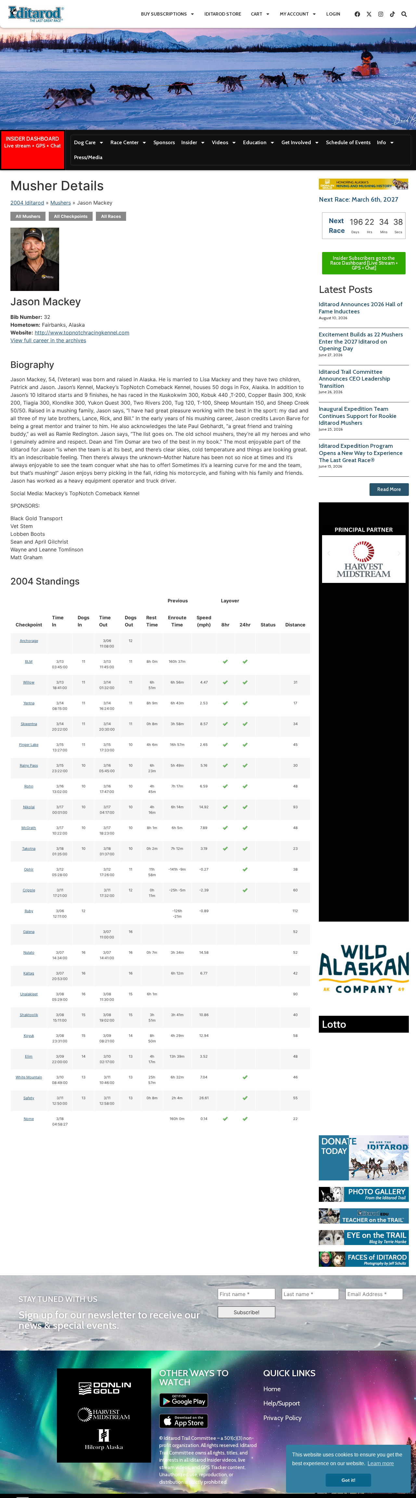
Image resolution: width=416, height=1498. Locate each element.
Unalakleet (29, 994)
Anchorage (29, 640)
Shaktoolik (29, 1015)
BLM (28, 661)
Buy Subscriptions (164, 14)
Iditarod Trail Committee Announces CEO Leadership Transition (354, 378)
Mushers (60, 202)
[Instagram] (380, 13)
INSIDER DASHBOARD (32, 138)
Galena (28, 931)
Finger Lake (28, 744)
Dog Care (85, 142)
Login (333, 14)
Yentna (28, 703)
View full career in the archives (48, 340)
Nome (29, 1118)
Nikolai (29, 807)
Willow (28, 682)
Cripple (29, 890)
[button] (328, 553)
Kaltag (28, 973)
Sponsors (164, 142)
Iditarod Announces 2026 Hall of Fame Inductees (361, 308)
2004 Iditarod (27, 202)
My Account (294, 14)
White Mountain (29, 1077)
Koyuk (29, 1035)
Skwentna (29, 724)
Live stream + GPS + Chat (32, 146)
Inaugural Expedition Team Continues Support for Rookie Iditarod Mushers (357, 415)
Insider (189, 142)
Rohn (28, 786)
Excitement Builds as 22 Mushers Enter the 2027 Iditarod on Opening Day (361, 341)
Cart (256, 14)
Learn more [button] (381, 1463)
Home (271, 1389)
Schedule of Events (348, 142)
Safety (28, 1098)
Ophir (28, 869)
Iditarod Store (222, 14)
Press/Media (88, 157)
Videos (220, 142)
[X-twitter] (368, 13)
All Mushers (28, 216)
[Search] (404, 13)
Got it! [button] (349, 1480)
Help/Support (281, 1403)
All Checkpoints (70, 216)
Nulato (28, 952)
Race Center (124, 142)
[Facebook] (357, 13)
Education (254, 142)
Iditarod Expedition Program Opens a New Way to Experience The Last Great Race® (361, 452)
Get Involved (296, 142)
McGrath (28, 827)
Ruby (29, 911)
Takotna (28, 848)
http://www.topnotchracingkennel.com (82, 332)
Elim (28, 1056)
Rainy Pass (29, 765)
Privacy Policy (282, 1418)
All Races (111, 216)
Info (381, 142)
